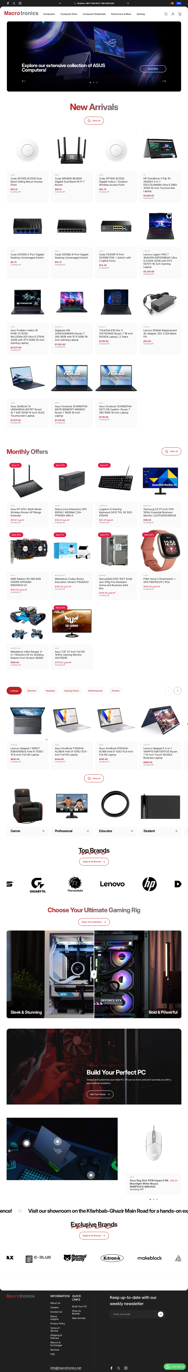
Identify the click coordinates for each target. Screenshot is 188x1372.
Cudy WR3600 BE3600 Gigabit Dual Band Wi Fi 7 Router (69, 181)
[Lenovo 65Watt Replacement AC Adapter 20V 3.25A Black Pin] (160, 302)
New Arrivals (78, 1318)
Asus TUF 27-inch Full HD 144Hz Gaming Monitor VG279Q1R (70, 654)
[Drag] (94, 974)
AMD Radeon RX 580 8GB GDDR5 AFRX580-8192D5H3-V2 (26, 582)
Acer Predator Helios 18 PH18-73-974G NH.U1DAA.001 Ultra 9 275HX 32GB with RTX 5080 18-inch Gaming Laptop (27, 336)
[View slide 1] (150, 1199)
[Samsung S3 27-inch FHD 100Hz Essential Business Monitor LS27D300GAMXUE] (160, 481)
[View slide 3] (157, 1199)
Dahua (57, 505)
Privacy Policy (57, 1323)
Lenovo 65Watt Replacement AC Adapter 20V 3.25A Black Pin (160, 333)
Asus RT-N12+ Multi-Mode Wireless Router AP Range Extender (26, 512)
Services (54, 1349)
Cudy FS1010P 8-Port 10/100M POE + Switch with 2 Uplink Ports (115, 257)
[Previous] (60, 3)
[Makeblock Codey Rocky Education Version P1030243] (72, 551)
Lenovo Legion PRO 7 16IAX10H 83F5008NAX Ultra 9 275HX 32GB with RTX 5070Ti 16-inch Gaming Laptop (160, 261)
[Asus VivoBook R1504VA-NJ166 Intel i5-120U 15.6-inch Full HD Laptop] (116, 720)
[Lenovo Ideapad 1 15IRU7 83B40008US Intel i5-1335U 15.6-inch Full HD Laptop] (28, 720)
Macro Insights (54, 1317)
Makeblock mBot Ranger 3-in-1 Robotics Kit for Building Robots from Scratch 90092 (27, 654)
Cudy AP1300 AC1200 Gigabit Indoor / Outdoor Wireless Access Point (113, 181)
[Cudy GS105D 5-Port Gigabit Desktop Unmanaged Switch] (28, 226)
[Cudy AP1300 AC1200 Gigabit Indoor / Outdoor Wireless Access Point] (116, 150)
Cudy (13, 175)
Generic (102, 575)
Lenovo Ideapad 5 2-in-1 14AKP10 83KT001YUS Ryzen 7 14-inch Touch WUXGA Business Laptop (160, 753)
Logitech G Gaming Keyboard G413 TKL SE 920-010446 (116, 512)
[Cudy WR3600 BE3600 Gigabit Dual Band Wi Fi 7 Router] (72, 150)
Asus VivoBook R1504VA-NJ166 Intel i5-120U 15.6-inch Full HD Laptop (116, 751)
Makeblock (60, 575)
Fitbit (146, 575)
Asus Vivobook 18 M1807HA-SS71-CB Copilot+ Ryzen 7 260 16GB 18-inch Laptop (115, 409)
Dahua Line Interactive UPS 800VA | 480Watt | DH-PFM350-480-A (71, 512)
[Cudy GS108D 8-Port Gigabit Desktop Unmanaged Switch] (72, 226)
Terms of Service (55, 1329)
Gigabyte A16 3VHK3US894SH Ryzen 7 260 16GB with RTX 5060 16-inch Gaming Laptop (71, 335)
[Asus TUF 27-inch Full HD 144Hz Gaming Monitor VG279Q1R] (72, 623)
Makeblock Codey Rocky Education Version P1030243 (71, 580)
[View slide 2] (153, 1199)
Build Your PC (79, 1306)
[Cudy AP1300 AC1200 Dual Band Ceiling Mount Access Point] (28, 150)
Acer (13, 327)
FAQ (52, 1354)
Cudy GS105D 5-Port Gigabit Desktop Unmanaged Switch (27, 256)
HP (144, 175)
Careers (54, 1307)
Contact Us (56, 1311)
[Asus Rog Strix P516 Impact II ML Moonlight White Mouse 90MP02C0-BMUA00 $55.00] (26, 1143)
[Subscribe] (160, 1314)
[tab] (14, 691)
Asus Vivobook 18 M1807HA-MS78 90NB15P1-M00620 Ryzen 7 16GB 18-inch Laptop (71, 411)
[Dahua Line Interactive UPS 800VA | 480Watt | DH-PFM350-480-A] (72, 481)
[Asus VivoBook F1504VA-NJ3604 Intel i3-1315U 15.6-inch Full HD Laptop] (72, 720)
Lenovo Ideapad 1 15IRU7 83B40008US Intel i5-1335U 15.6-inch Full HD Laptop (27, 751)
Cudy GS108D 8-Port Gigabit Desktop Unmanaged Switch (71, 256)
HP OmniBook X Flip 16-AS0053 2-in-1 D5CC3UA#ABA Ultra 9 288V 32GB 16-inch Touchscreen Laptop (160, 185)
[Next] (128, 3)
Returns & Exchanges (56, 1344)
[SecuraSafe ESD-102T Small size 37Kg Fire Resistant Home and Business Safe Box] (116, 551)
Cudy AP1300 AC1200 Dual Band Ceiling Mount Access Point (26, 181)
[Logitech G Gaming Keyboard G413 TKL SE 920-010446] (116, 481)
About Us (55, 1303)
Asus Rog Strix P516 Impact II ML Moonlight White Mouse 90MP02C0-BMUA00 (149, 1183)
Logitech (103, 505)
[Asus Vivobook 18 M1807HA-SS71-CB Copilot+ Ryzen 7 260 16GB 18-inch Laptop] (116, 378)
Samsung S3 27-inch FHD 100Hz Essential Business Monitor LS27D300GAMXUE (159, 512)
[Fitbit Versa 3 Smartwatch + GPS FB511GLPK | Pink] (160, 551)
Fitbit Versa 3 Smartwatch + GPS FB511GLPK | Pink (159, 580)
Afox (13, 575)
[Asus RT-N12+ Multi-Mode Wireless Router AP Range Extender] (28, 481)
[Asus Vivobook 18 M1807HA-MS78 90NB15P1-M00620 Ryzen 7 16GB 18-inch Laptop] (72, 378)
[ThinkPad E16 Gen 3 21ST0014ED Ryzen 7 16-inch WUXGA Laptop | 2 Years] (116, 302)
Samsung (147, 505)
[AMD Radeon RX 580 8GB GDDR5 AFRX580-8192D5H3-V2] (28, 551)
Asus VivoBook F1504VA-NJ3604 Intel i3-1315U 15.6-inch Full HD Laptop (71, 751)
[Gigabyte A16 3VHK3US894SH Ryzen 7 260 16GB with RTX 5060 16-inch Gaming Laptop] (72, 302)
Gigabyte (59, 327)
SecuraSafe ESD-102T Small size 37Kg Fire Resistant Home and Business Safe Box (115, 583)
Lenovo (146, 251)
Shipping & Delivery (56, 1336)
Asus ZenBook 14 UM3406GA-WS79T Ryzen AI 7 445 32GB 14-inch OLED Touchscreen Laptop (27, 411)
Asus (13, 403)
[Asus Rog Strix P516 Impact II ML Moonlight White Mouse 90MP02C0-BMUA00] (153, 1145)
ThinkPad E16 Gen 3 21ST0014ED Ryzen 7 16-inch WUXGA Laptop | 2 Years (116, 333)
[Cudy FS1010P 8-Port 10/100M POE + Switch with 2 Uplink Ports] (116, 226)
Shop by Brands (76, 1312)
